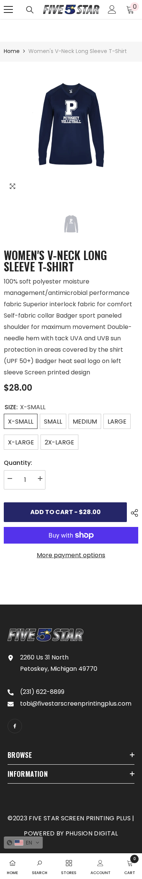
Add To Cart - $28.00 (65, 512)
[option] (71, 129)
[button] (23, 843)
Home (12, 51)
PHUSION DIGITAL (92, 833)
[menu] (8, 9)
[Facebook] (15, 726)
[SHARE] (132, 513)
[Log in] (112, 9)
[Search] (29, 9)
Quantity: (18, 462)
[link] (39, 866)
